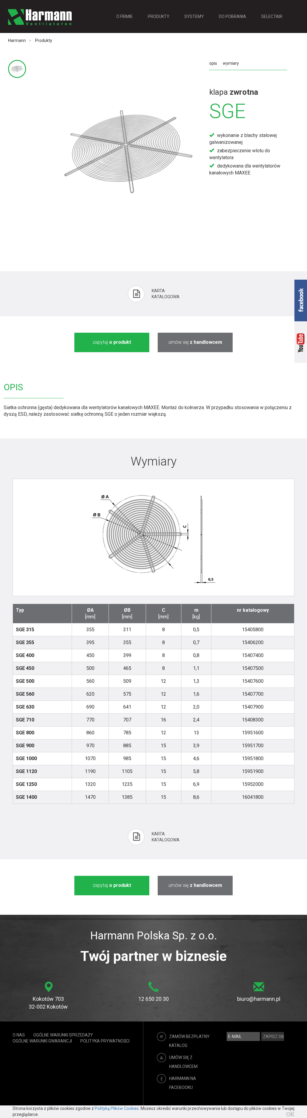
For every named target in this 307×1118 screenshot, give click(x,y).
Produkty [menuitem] (158, 16)
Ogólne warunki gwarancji (42, 1041)
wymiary (231, 63)
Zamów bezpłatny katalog (189, 1041)
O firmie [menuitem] (124, 16)
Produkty (43, 40)
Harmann (17, 40)
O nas (19, 1035)
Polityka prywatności (105, 1041)
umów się (195, 342)
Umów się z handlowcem (183, 1062)
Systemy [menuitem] (194, 16)
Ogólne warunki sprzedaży (63, 1035)
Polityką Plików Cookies (117, 1108)
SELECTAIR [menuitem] (271, 16)
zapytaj (112, 342)
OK (290, 1114)
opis (213, 63)
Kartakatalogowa (166, 293)
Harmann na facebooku (182, 1083)
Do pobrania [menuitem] (232, 16)
